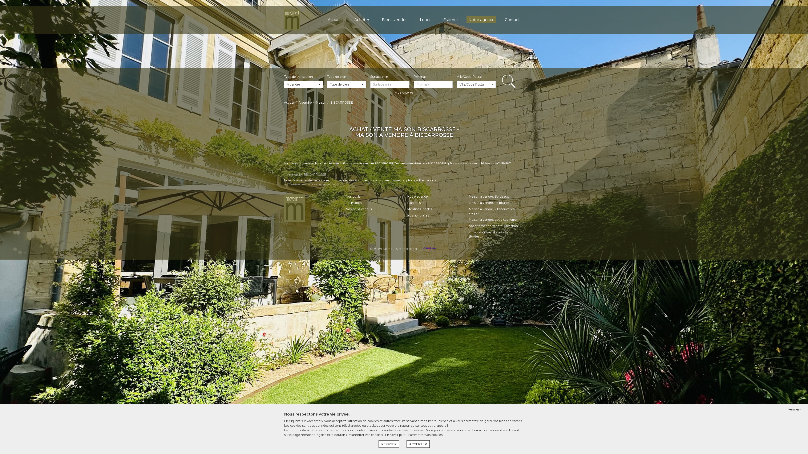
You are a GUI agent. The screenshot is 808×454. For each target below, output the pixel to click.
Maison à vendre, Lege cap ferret (493, 220)
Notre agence (481, 19)
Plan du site (415, 203)
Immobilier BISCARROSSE (306, 175)
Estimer (450, 19)
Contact (512, 19)
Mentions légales (419, 209)
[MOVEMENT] (292, 20)
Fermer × (795, 409)
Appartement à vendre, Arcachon (493, 226)
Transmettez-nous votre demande (311, 184)
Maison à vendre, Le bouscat (490, 203)
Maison (321, 102)
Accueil (335, 19)
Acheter (361, 19)
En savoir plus (395, 435)
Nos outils (353, 196)
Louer (425, 19)
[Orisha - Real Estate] (429, 249)
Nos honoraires (418, 215)
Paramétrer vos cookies (425, 435)
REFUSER (389, 444)
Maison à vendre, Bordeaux (489, 196)
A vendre (305, 102)
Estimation (354, 203)
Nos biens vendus (359, 209)
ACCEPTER (418, 444)
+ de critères (404, 92)
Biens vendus (394, 19)
